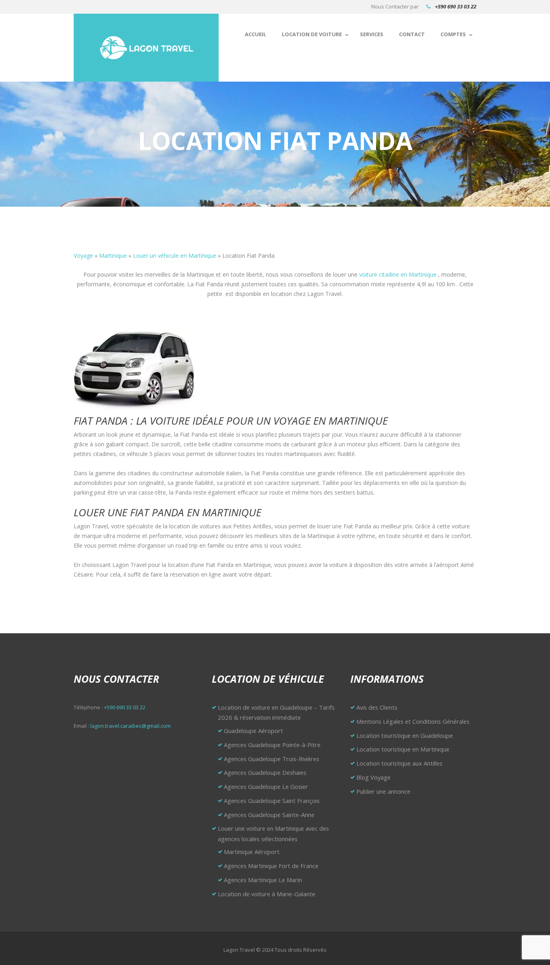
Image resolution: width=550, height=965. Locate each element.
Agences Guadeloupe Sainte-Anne (269, 815)
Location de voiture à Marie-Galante (266, 894)
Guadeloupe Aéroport (253, 731)
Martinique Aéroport (251, 852)
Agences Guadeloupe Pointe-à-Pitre (272, 745)
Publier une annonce (383, 791)
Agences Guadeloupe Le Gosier (266, 786)
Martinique (113, 255)
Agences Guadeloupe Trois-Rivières (271, 759)
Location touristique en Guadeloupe (404, 735)
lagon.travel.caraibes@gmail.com (130, 725)
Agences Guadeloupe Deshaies (265, 772)
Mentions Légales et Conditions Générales (412, 721)
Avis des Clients (376, 707)
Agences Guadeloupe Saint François (272, 801)
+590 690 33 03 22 (455, 6)
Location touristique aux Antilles (399, 763)
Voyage (83, 255)
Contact (412, 34)
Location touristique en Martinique (402, 749)
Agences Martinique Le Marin (263, 880)
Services (371, 34)
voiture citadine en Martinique (397, 274)
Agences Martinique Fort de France (271, 866)
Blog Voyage (373, 777)
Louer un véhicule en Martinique (174, 255)
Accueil (255, 34)
